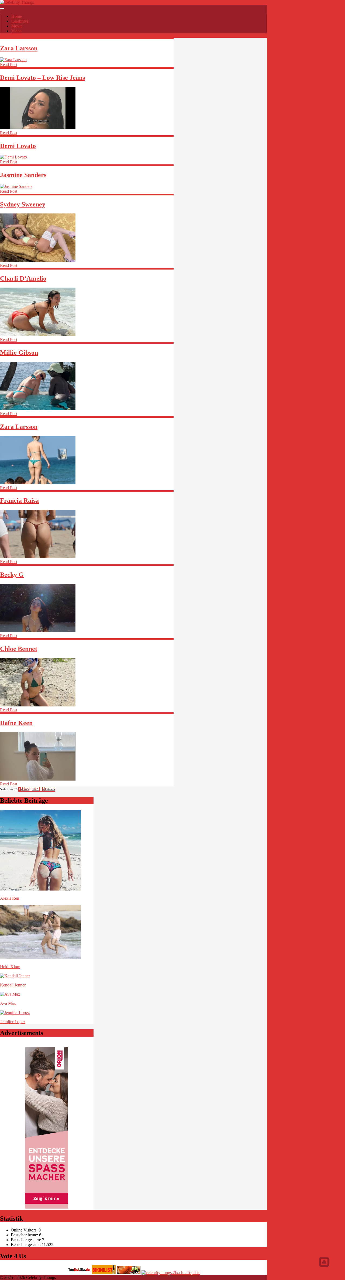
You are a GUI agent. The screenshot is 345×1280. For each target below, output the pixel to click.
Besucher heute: (25, 1235)
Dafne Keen (16, 722)
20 (37, 789)
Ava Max (8, 1003)
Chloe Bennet (18, 648)
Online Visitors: (25, 1230)
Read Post (8, 64)
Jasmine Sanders (23, 174)
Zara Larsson (18, 48)
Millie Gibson (19, 352)
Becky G (12, 574)
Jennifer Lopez (12, 1021)
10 (34, 789)
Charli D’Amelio (23, 278)
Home (16, 16)
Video (16, 31)
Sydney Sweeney (22, 204)
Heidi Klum (10, 966)
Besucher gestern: (26, 1239)
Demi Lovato (18, 145)
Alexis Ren (9, 898)
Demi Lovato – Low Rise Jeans (42, 77)
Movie (16, 26)
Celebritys (20, 21)
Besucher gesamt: (26, 1244)
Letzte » (50, 789)
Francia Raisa (19, 500)
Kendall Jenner (13, 985)
